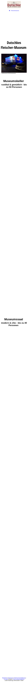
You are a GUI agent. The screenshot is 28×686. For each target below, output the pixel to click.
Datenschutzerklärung (19, 678)
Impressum (10, 678)
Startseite (4, 678)
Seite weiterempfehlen (18, 679)
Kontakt (6, 679)
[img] (14, 4)
